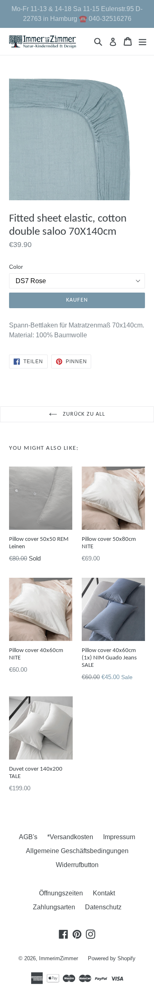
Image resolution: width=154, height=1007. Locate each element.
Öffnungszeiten (61, 893)
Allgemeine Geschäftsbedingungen (77, 850)
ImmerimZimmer (58, 958)
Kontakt (104, 893)
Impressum (119, 836)
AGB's (28, 836)
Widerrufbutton (77, 864)
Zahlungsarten (54, 907)
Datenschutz (103, 907)
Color (16, 266)
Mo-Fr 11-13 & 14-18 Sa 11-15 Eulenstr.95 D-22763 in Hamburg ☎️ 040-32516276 (77, 13)
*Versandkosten (70, 836)
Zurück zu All (83, 414)
